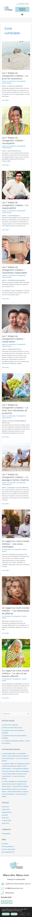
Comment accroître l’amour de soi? (12, 727)
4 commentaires (6, 549)
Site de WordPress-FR (8, 852)
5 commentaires (6, 616)
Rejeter (14, 914)
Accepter (5, 914)
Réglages (22, 914)
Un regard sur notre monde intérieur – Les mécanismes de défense (15, 611)
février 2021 (5, 818)
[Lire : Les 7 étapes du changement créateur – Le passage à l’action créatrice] (16, 457)
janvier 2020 (5, 823)
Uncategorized (21, 81)
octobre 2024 (6, 809)
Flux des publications (8, 846)
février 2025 (5, 806)
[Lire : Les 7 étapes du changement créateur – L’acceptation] (16, 120)
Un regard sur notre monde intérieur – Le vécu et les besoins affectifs (15, 673)
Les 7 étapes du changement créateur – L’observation (13, 339)
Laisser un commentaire (9, 81)
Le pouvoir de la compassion (10, 725)
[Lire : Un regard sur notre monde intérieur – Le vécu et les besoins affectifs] (16, 653)
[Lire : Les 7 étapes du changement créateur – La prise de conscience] (16, 55)
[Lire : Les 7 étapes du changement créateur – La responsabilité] (16, 185)
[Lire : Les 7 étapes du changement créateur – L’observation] (16, 318)
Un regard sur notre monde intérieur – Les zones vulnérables (15, 544)
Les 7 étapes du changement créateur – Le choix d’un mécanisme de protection (15, 409)
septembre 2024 (6, 812)
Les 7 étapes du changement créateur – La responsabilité (15, 205)
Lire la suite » (5, 100)
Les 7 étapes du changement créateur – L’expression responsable (14, 270)
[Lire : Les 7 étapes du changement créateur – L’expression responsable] (16, 249)
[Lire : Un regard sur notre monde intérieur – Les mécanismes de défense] (16, 590)
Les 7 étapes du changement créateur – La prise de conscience (15, 76)
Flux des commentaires (8, 849)
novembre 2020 (6, 820)
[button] (22, 14)
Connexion (5, 843)
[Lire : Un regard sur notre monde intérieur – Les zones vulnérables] (16, 523)
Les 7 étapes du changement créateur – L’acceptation (13, 140)
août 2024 (5, 815)
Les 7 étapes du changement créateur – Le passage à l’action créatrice (15, 477)
